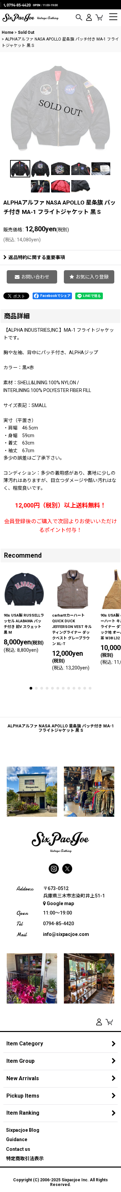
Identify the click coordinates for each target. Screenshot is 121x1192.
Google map (60, 903)
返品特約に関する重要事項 (36, 257)
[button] (79, 17)
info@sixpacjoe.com (66, 934)
